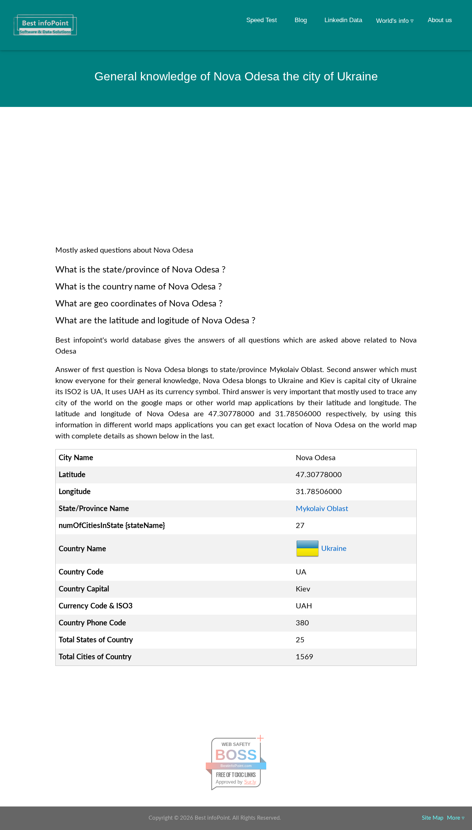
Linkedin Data (343, 20)
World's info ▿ (395, 20)
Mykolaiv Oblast (322, 509)
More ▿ (456, 818)
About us (440, 20)
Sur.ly (250, 782)
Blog (301, 20)
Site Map (432, 818)
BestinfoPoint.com (236, 766)
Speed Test (261, 20)
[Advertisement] (236, 185)
